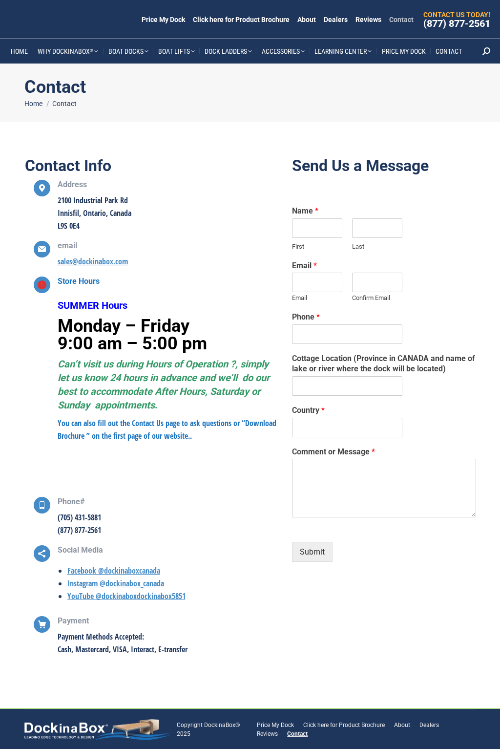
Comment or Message (333, 451)
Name (305, 210)
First (298, 246)
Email (304, 265)
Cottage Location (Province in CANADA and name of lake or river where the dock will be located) (383, 363)
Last (358, 246)
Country (308, 410)
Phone (306, 316)
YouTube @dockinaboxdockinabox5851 (126, 596)
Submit (312, 551)
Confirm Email (371, 297)
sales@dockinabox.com (93, 261)
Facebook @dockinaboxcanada (113, 570)
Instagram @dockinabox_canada (115, 583)
